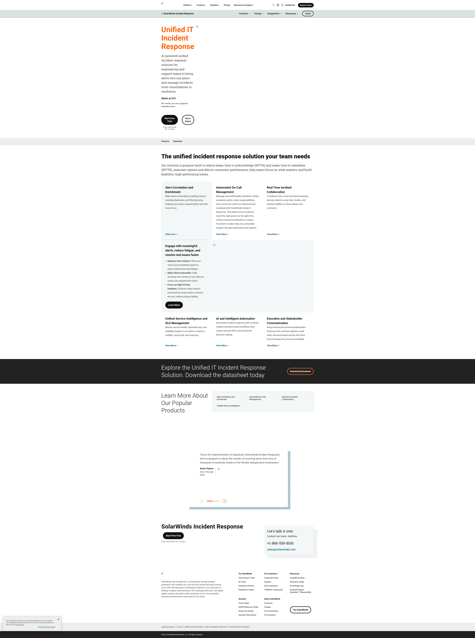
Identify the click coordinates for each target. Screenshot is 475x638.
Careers (267, 607)
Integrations (273, 13)
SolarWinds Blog (297, 578)
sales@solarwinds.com (281, 549)
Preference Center (246, 590)
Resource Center (297, 582)
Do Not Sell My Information (239, 627)
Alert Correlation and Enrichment (226, 398)
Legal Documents (168, 627)
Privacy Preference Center (46, 627)
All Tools (242, 582)
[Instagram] (297, 599)
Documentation (271, 586)
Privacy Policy (19, 625)
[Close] (58, 619)
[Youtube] (307, 599)
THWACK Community (273, 590)
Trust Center (243, 603)
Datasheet (177, 141)
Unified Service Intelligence (228, 406)
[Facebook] (292, 599)
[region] (32, 624)
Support (267, 582)
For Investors (269, 615)
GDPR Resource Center (248, 607)
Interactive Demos (246, 586)
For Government (271, 611)
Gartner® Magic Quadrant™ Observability (300, 591)
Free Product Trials (246, 578)
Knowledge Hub (297, 586)
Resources (291, 13)
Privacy (179, 627)
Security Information (247, 615)
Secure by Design (246, 611)
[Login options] (282, 5)
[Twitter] (302, 599)
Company (268, 603)
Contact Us (290, 5)
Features (243, 13)
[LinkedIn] (312, 599)
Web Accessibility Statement (216, 627)
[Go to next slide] (224, 501)
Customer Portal (271, 578)
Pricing (227, 5)
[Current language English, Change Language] (277, 5)
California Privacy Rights (194, 627)
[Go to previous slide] (202, 501)
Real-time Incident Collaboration (290, 398)
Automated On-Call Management (257, 398)
